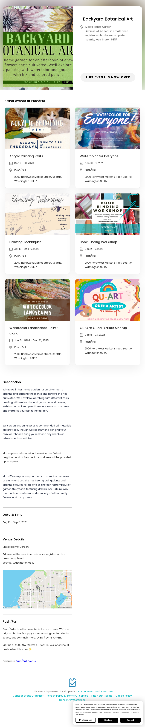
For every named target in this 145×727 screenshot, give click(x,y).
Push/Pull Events (26, 661)
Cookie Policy (123, 695)
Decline (108, 720)
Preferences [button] (80, 714)
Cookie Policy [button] (98, 712)
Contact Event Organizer (28, 695)
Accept (130, 720)
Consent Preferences (72, 700)
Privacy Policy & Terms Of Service (67, 695)
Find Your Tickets (101, 695)
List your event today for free (95, 691)
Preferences (85, 720)
